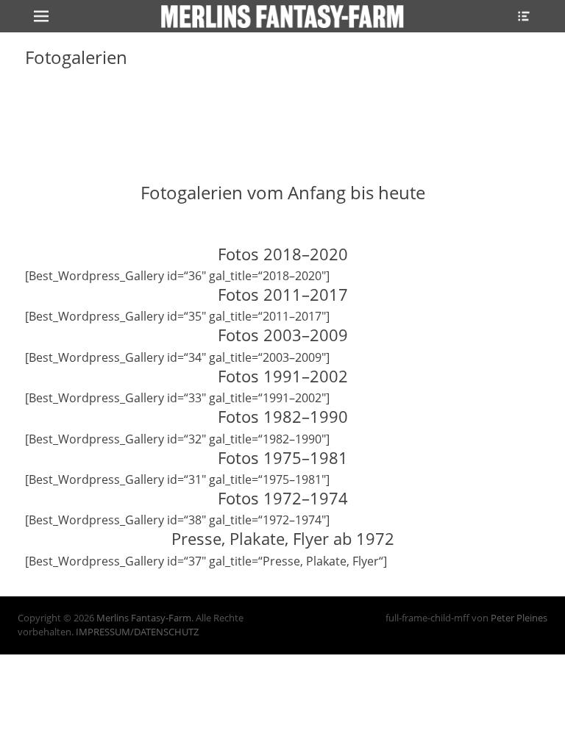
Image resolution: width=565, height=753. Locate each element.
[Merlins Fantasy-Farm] (282, 16)
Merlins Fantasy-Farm (143, 617)
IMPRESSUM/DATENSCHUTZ (137, 631)
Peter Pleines (519, 617)
